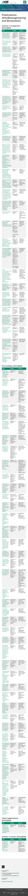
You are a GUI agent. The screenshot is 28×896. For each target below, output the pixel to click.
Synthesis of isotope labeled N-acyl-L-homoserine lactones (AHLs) (5, 407)
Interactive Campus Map (7, 881)
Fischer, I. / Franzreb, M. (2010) (15, 271)
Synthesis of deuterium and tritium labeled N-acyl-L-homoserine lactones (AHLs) (5, 393)
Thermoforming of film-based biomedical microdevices (6, 55)
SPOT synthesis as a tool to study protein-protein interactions (6, 43)
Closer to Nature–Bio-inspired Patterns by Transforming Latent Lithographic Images (7, 224)
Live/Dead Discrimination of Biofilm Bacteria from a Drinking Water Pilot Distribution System (5, 507)
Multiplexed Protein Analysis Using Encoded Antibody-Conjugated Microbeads (6, 73)
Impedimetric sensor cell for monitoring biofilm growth (5, 716)
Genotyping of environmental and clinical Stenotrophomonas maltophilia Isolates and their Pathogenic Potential (7, 357)
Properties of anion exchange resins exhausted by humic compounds (6, 114)
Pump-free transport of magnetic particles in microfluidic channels (6, 309)
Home (4, 892)
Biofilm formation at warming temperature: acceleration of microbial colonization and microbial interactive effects (6, 302)
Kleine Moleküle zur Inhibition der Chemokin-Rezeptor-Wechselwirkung (5, 801)
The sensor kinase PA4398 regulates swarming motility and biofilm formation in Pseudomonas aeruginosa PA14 (5, 519)
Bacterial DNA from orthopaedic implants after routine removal (6, 107)
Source (21, 30)
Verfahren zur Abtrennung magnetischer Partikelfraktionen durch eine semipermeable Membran (5, 829)
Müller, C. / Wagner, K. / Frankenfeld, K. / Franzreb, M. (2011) (15, 125)
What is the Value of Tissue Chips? (6, 212)
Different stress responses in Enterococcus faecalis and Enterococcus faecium (5, 416)
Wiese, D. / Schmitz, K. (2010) (15, 48)
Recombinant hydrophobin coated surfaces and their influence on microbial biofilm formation (5, 621)
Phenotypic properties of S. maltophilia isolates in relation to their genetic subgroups (5, 612)
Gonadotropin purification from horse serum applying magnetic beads (6, 138)
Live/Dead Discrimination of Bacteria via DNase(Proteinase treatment (5, 554)
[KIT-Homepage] (5, 2)
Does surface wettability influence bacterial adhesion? (5, 476)
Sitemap (12, 894)
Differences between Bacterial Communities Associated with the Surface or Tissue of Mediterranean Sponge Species (6, 242)
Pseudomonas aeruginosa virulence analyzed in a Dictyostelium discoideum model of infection (5, 440)
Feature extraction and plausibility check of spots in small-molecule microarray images (6, 35)
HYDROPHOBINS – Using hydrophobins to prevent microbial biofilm (5, 572)
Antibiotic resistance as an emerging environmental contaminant (5, 449)
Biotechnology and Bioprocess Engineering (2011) (22, 182)
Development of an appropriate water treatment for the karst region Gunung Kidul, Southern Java (5, 425)
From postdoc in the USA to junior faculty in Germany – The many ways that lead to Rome (5, 810)
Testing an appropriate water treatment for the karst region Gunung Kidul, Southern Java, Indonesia (5, 464)
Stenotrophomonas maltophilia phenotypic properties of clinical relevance (5, 746)
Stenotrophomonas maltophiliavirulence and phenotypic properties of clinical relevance (5, 603)
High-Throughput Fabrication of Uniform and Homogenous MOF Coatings (6, 330)
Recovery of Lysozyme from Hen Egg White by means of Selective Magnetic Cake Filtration (6, 287)
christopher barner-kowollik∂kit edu (11, 875)
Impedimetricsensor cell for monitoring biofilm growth (5, 496)
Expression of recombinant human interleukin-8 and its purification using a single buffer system (6, 49)
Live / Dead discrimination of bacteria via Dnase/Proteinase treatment (5, 640)
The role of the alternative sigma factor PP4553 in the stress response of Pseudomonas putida (5, 593)
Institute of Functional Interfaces (12, 9)
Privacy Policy (14, 892)
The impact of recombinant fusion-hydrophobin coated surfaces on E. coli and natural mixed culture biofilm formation (6, 100)
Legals (8, 892)
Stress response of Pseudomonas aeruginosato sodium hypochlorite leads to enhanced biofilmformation (5, 544)
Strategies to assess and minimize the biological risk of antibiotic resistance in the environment (5, 846)
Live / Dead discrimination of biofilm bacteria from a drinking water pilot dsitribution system (5, 727)
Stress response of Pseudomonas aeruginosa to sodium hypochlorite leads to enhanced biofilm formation (5, 708)
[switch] (21, 2)
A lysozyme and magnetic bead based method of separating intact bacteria (6, 295)
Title (3, 30)
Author (14, 30)
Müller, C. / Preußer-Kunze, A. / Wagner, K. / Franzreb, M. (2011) (15, 139)
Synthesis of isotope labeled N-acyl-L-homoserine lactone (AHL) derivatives (5, 373)
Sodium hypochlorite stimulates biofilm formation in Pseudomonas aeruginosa (5, 687)
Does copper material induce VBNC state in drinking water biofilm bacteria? (5, 562)
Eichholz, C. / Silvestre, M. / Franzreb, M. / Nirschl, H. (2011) (15, 287)
